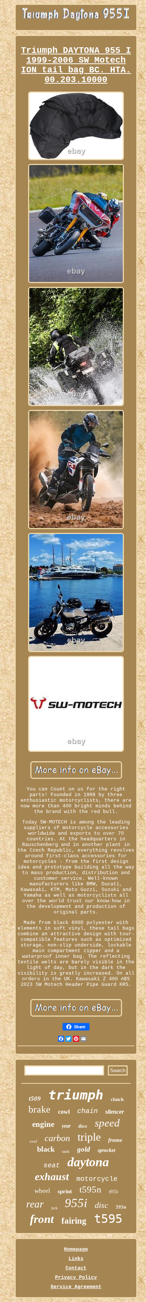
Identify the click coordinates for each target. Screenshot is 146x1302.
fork (54, 1208)
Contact (76, 1268)
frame (115, 1140)
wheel (42, 1190)
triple (89, 1137)
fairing (73, 1221)
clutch (117, 1099)
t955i (113, 1191)
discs (82, 1126)
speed (107, 1123)
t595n (90, 1189)
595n (121, 1207)
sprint (65, 1191)
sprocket (106, 1150)
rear (35, 1204)
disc (101, 1205)
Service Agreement (76, 1287)
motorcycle (97, 1179)
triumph (75, 1095)
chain (87, 1111)
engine (43, 1124)
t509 (35, 1098)
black (46, 1149)
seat (51, 1165)
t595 (108, 1219)
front (42, 1219)
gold (83, 1149)
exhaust (52, 1176)
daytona (88, 1162)
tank (66, 1151)
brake (39, 1109)
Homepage (76, 1249)
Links (76, 1259)
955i (76, 1203)
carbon (57, 1138)
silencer (114, 1111)
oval (33, 1141)
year (66, 1126)
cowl (64, 1111)
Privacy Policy (76, 1277)
